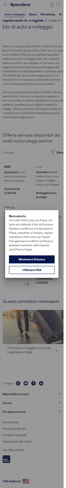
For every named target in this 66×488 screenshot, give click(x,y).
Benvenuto (17, 216)
